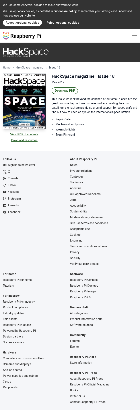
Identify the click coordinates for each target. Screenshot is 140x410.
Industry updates (13, 313)
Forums (75, 341)
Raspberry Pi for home (17, 280)
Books (74, 390)
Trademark (76, 182)
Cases (7, 381)
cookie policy (67, 11)
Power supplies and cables (20, 375)
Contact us (76, 176)
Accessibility (78, 205)
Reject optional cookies (62, 22)
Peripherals (10, 387)
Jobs (73, 200)
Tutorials (8, 285)
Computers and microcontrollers (23, 358)
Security (75, 258)
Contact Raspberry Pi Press (88, 402)
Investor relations (81, 170)
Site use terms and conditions (89, 223)
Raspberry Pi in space (17, 325)
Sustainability (78, 211)
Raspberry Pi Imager (83, 291)
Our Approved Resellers (85, 194)
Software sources (81, 325)
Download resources (24, 140)
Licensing (76, 240)
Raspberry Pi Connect (84, 280)
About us (75, 188)
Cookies (75, 234)
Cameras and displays (17, 364)
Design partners (13, 336)
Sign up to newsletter (21, 165)
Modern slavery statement (87, 217)
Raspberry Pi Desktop (84, 285)
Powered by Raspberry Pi (19, 330)
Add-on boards (12, 370)
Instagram (14, 198)
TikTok (12, 185)
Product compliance (15, 307)
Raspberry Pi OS (80, 297)
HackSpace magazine (29, 67)
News (73, 165)
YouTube (13, 192)
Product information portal (86, 319)
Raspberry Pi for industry (19, 301)
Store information (81, 362)
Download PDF (65, 90)
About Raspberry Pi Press (86, 378)
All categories (79, 313)
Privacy (74, 252)
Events (74, 346)
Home (7, 67)
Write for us (77, 396)
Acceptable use (80, 229)
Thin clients (10, 319)
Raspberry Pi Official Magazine (89, 384)
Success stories (13, 342)
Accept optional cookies (22, 22)
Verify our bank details (84, 264)
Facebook (14, 212)
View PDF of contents (24, 134)
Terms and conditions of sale (88, 246)
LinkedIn (13, 205)
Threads (13, 178)
